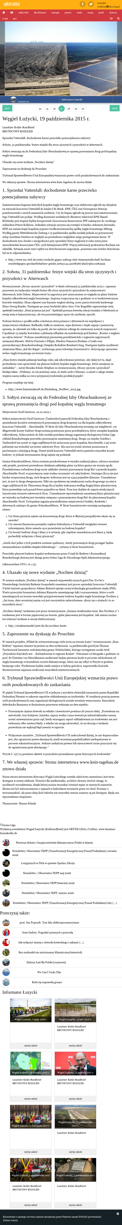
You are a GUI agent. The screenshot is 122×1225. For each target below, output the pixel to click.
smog (90, 12)
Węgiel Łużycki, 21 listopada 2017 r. (31, 1125)
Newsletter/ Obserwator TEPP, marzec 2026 (48, 893)
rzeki (79, 12)
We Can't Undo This (49, 972)
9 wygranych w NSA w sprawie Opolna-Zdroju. (48, 863)
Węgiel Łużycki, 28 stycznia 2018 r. (31, 1072)
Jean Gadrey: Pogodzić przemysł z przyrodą (47, 932)
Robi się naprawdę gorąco (47, 982)
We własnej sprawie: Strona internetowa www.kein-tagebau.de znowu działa (47, 182)
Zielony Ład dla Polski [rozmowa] (46, 962)
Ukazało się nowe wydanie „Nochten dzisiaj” (28, 162)
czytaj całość (30, 1045)
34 (40, 108)
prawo (68, 12)
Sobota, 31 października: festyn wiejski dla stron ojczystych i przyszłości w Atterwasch (52, 144)
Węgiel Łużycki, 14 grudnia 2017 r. (75, 1072)
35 (47, 108)
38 (69, 108)
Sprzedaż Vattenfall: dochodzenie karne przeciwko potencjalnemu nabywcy (46, 138)
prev (7, 108)
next (114, 108)
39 (76, 108)
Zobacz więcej (10, 1220)
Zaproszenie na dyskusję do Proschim (24, 168)
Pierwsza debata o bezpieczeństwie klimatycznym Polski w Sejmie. (55, 842)
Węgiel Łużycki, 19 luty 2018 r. (75, 1019)
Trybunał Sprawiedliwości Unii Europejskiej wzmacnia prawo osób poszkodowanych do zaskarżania (60, 175)
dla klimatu (40, 12)
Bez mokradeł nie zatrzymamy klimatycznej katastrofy (50, 952)
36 (54, 108)
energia (55, 12)
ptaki (101, 12)
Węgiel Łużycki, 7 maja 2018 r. (31, 1019)
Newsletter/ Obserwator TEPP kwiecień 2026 (48, 883)
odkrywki (23, 12)
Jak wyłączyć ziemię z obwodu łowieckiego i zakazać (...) (51, 942)
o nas (5, 18)
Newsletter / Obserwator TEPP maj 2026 (47, 873)
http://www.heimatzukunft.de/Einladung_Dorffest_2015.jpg (44, 389)
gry (15, 18)
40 (83, 108)
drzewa (113, 12)
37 (61, 108)
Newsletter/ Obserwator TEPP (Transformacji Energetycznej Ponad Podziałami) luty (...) (65, 902)
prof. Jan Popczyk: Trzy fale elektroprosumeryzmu (49, 922)
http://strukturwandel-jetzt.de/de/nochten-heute (37, 625)
